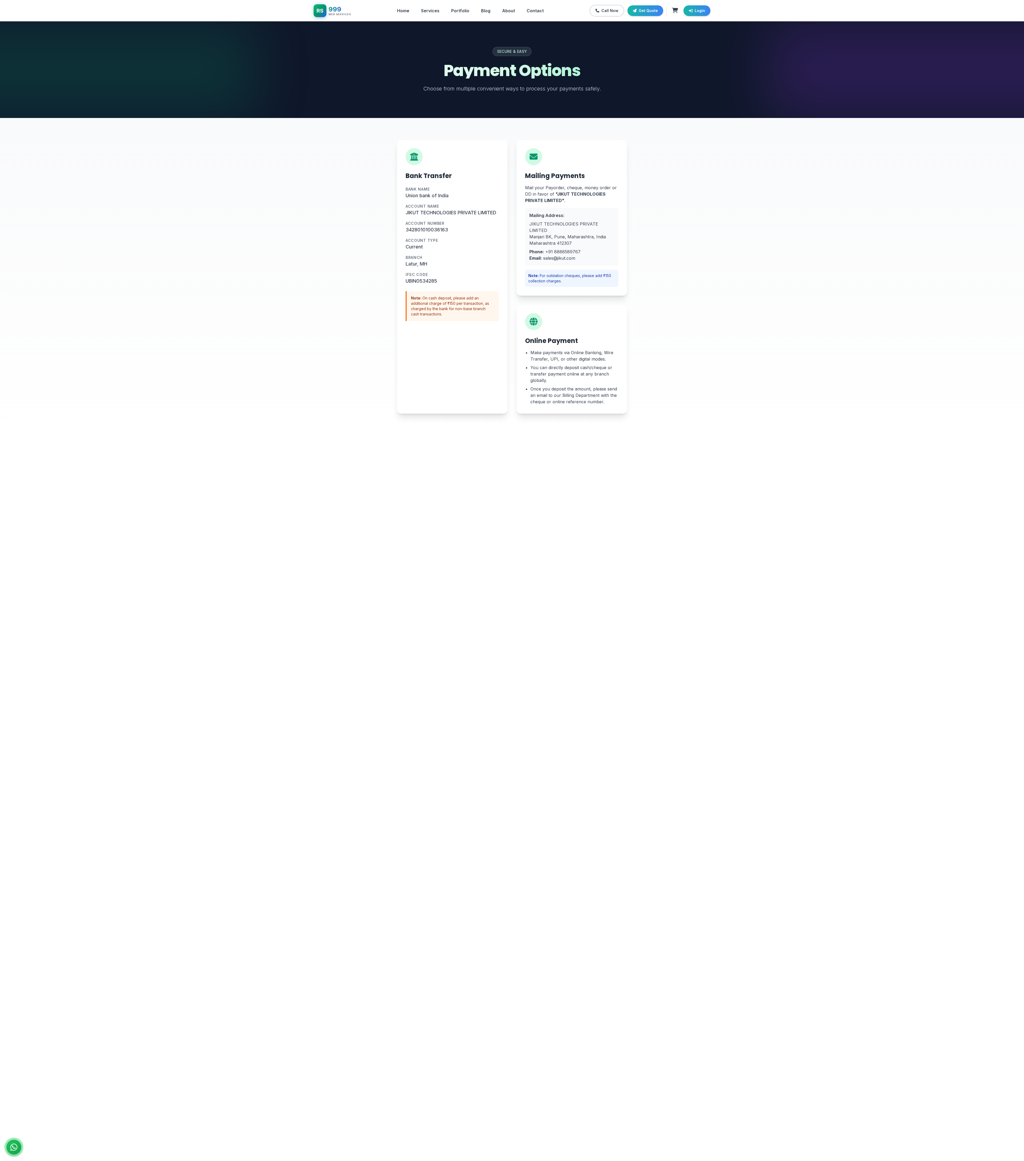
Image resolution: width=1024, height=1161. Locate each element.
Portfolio (460, 10)
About (508, 10)
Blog (485, 10)
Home (403, 10)
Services (430, 10)
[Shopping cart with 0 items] (675, 10)
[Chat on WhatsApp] (13, 1147)
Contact (535, 10)
